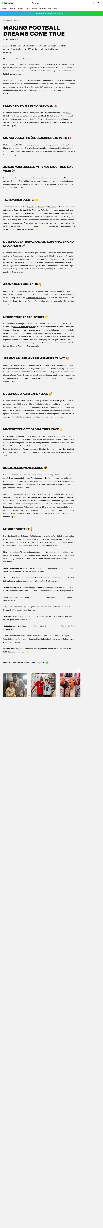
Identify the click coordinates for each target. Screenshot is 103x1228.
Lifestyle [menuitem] (34, 8)
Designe (40, 375)
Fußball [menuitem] (4, 8)
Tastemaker (29, 229)
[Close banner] (100, 13)
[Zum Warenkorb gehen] (98, 3)
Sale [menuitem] (49, 8)
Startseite (7, 20)
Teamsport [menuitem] (42, 8)
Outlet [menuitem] (55, 8)
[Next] (78, 670)
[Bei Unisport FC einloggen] (93, 3)
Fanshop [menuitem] (12, 8)
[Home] (8, 3)
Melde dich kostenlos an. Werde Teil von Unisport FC (24, 663)
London (41, 207)
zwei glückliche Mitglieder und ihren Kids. (38, 404)
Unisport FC (15, 64)
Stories (17, 20)
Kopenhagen (32, 207)
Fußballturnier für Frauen (36, 298)
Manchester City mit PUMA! (21, 446)
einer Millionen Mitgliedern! (24, 327)
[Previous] (74, 670)
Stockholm (26, 259)
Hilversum (52, 207)
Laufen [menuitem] (27, 8)
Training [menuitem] (20, 8)
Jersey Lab (63, 369)
